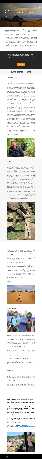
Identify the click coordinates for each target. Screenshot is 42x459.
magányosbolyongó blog (23, 83)
